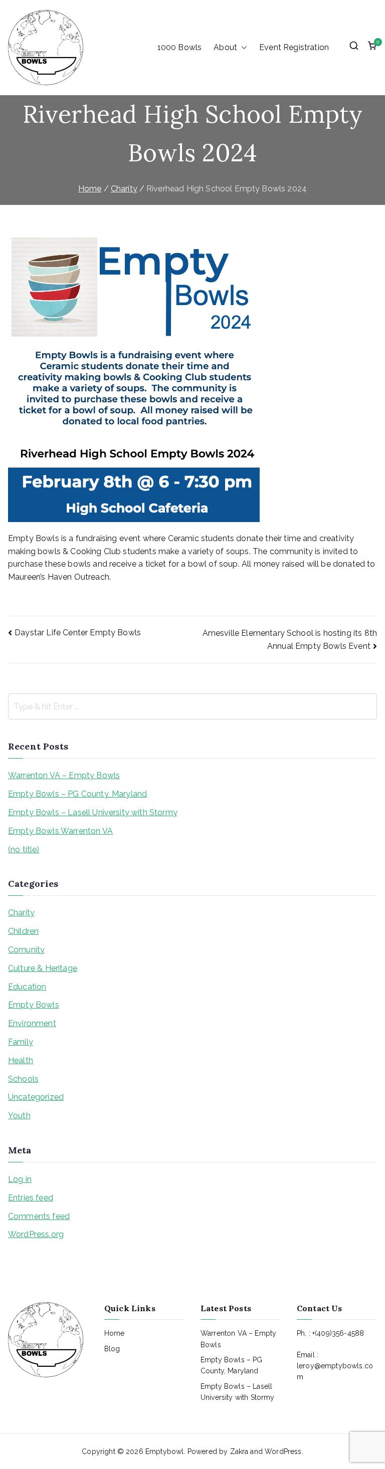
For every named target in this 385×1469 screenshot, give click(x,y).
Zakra (239, 1451)
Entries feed (30, 1197)
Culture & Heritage (42, 968)
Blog (112, 1349)
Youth (19, 1115)
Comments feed (39, 1216)
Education (27, 987)
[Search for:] (192, 706)
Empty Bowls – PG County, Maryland (77, 794)
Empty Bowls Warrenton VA (60, 831)
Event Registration (294, 47)
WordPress (283, 1451)
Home (114, 1333)
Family (20, 1042)
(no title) (24, 849)
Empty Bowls (33, 1005)
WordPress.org (36, 1234)
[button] (242, 47)
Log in (20, 1179)
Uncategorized (36, 1097)
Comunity (26, 949)
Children (23, 931)
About (225, 47)
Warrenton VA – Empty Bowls (64, 775)
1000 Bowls (179, 47)
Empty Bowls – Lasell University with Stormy (92, 812)
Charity (21, 912)
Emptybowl (164, 1451)
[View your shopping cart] (372, 48)
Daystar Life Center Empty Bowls (78, 632)
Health (20, 1060)
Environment (32, 1023)
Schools (23, 1079)
